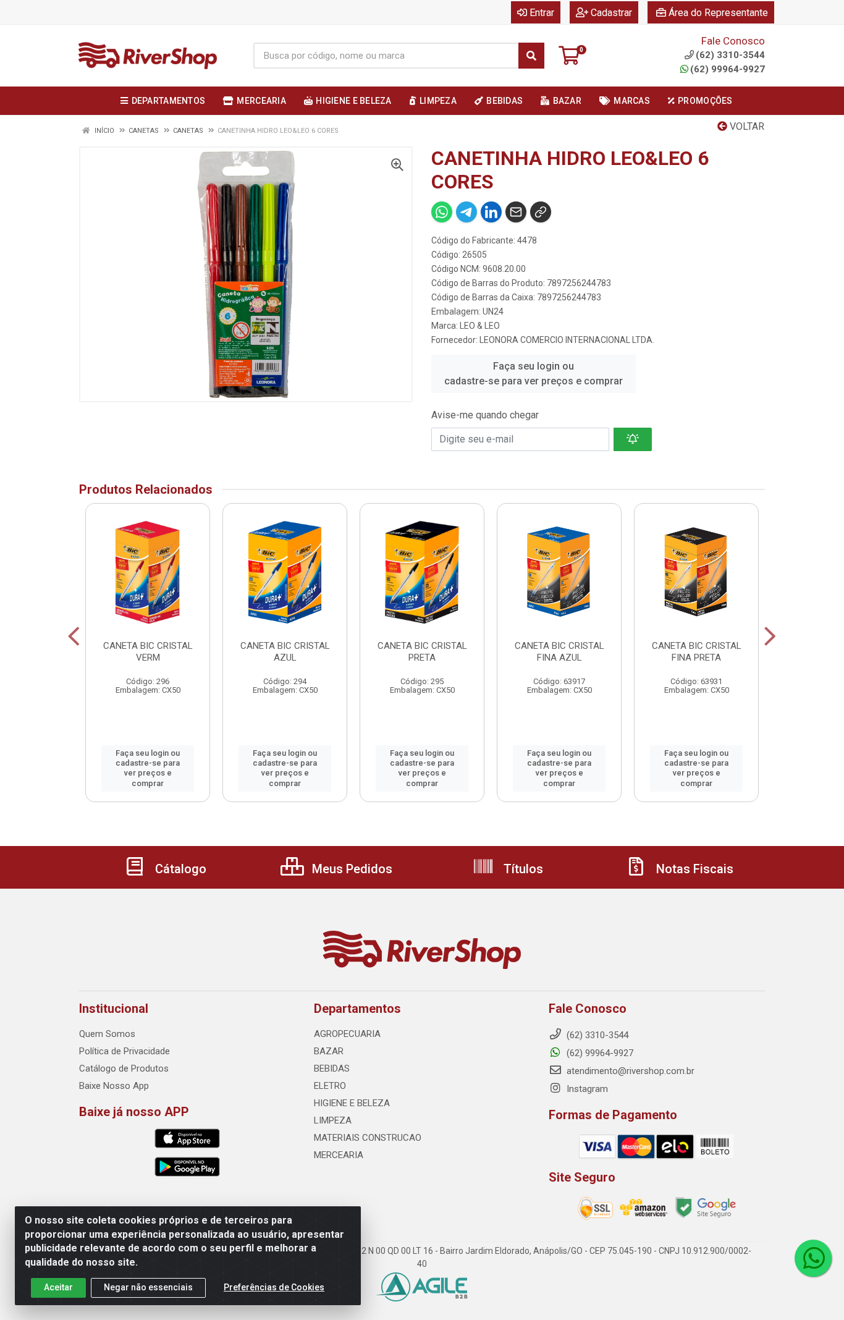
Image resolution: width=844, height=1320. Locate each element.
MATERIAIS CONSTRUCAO (367, 1137)
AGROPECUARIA (347, 1033)
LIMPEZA (333, 1120)
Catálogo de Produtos (124, 1068)
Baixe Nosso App (114, 1085)
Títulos (521, 868)
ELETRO (330, 1085)
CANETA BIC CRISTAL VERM (148, 651)
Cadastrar (611, 13)
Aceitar (58, 1287)
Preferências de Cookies (274, 1287)
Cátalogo (179, 868)
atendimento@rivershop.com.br (629, 1071)
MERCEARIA (338, 1155)
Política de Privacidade (124, 1051)
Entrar (542, 13)
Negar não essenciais (148, 1287)
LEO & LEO (480, 326)
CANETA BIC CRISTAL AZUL (285, 651)
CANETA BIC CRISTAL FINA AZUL (559, 651)
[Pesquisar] (531, 56)
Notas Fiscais (693, 868)
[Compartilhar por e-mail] (515, 211)
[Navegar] (74, 636)
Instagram (586, 1088)
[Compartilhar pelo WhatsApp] (441, 211)
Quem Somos (107, 1033)
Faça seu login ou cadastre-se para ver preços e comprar (533, 373)
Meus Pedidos (350, 868)
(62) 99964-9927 (727, 69)
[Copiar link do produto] (540, 211)
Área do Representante (718, 13)
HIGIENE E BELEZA (352, 1103)
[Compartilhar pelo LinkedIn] (491, 211)
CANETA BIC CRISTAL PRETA (422, 651)
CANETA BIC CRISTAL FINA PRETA (696, 651)
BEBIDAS (332, 1068)
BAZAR (329, 1051)
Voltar (745, 126)
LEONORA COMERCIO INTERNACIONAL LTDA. (566, 340)
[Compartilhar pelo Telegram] (466, 211)
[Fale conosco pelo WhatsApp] (813, 1258)
